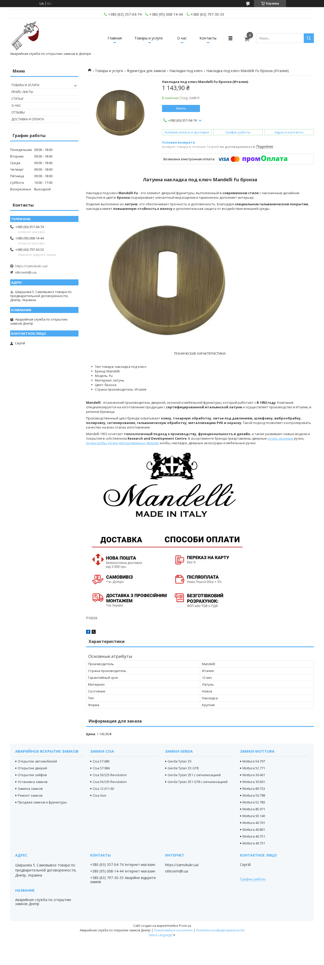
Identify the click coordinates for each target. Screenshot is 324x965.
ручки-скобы (96, 443)
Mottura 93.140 (253, 816)
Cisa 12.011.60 (103, 788)
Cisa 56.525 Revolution (110, 775)
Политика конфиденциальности (220, 930)
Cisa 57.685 (101, 761)
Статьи (17, 99)
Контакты (207, 38)
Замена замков (30, 788)
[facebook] (88, 632)
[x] (94, 632)
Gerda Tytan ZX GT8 (183, 768)
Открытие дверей (32, 768)
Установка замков (33, 781)
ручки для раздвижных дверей (133, 443)
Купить (181, 108)
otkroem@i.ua (25, 272)
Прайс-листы (22, 92)
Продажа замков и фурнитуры (42, 802)
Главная (115, 38)
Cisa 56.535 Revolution (110, 781)
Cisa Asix (99, 795)
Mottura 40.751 (253, 836)
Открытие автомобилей (37, 761)
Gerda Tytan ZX (180, 761)
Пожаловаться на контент (173, 930)
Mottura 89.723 (253, 788)
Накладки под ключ (185, 70)
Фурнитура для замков (146, 70)
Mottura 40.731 (253, 843)
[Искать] (309, 38)
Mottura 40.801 (253, 829)
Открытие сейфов (32, 775)
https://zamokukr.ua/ (31, 266)
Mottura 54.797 (253, 761)
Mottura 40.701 (253, 822)
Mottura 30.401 (253, 775)
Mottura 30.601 (253, 781)
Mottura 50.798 (253, 795)
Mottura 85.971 (253, 809)
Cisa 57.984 (101, 768)
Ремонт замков (30, 795)
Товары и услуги (148, 38)
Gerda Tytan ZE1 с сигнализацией (194, 775)
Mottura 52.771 (253, 768)
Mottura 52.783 (253, 802)
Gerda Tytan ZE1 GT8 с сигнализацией (198, 781)
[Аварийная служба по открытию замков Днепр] (25, 36)
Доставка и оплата (27, 119)
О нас (182, 38)
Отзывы (18, 112)
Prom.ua (185, 926)
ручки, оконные (280, 438)
